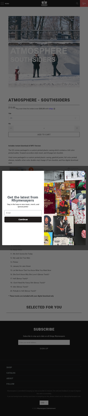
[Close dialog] (83, 173)
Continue (23, 219)
